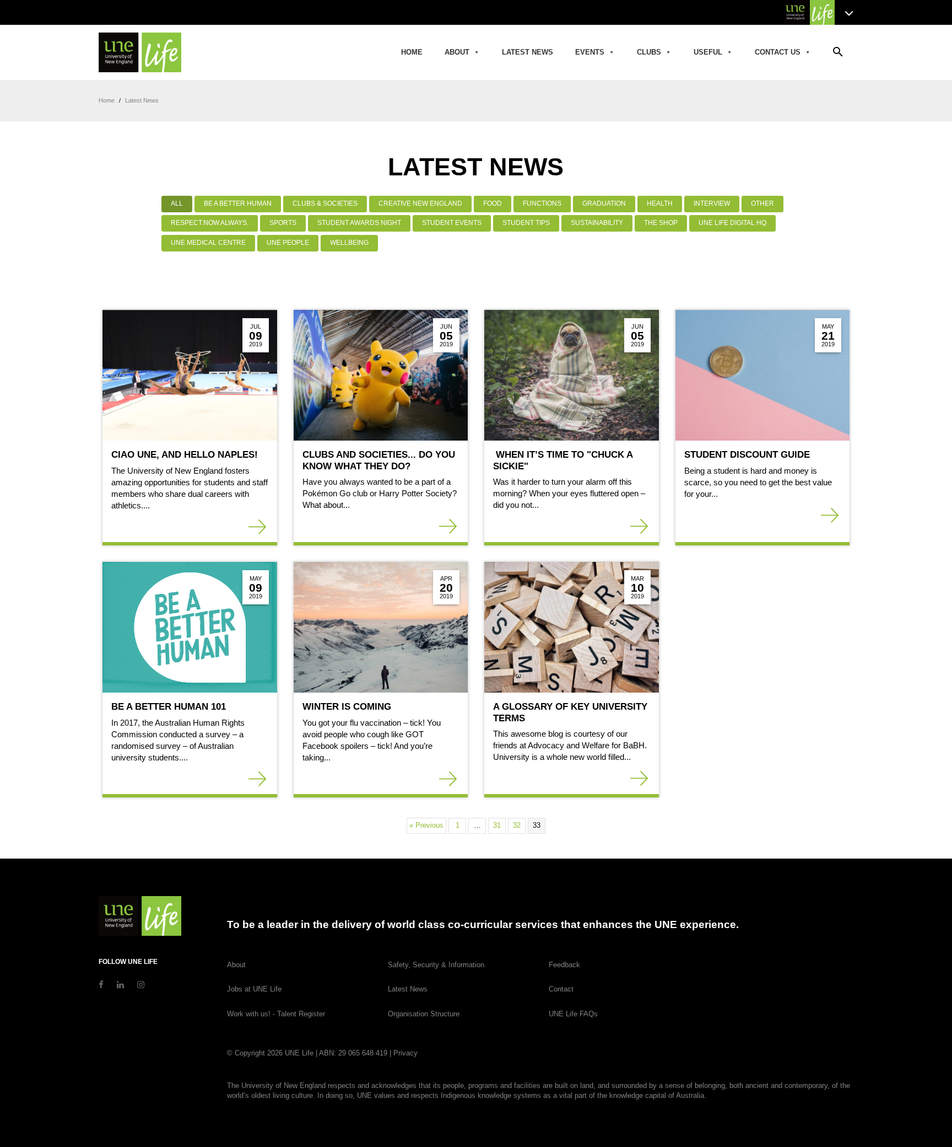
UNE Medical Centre (208, 242)
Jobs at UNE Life (254, 989)
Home (412, 52)
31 (497, 825)
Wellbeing (349, 242)
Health (660, 203)
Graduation (604, 203)
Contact (561, 989)
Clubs (649, 52)
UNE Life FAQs (573, 1014)
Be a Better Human (238, 203)
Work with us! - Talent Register (276, 1014)
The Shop (661, 223)
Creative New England (420, 203)
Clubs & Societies (325, 203)
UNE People (288, 242)
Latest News (527, 52)
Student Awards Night (359, 223)
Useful (708, 52)
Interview (712, 203)
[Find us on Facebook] (101, 984)
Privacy (405, 1053)
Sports (282, 223)
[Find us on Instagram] (140, 984)
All (177, 203)
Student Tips (526, 223)
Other (762, 203)
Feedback (564, 965)
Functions (542, 203)
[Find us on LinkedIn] (120, 984)
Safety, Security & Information (436, 965)
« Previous (426, 825)
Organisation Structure (423, 1014)
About (457, 52)
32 (517, 825)
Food (492, 203)
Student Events (452, 223)
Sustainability (597, 223)
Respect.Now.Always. (209, 223)
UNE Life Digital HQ (732, 223)
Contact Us (777, 52)
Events (589, 52)
